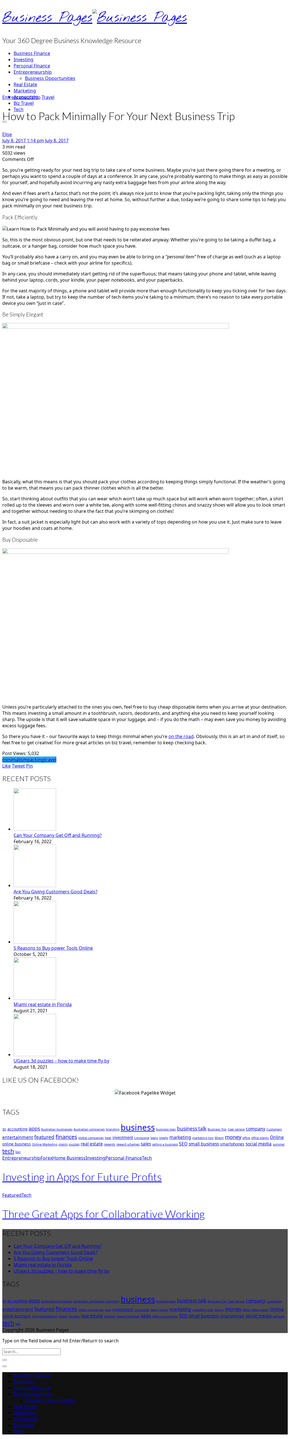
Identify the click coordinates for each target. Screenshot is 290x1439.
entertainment (17, 1137)
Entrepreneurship (33, 72)
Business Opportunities (50, 78)
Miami (219, 1138)
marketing (180, 1137)
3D (4, 1129)
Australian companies (89, 1129)
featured (44, 1137)
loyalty (163, 1138)
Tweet (18, 766)
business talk (191, 1128)
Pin (29, 766)
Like (6, 766)
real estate (92, 1144)
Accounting (26, 1419)
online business (16, 1144)
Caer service (236, 1129)
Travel (48, 97)
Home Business (69, 1158)
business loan (166, 1129)
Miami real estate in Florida (43, 1004)
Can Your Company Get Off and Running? (58, 835)
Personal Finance (32, 66)
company (255, 1129)
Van (18, 1152)
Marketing (25, 91)
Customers (274, 1129)
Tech (147, 1158)
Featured (12, 1195)
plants (63, 1144)
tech (8, 1151)
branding (113, 1129)
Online (277, 1137)
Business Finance (32, 53)
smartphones (232, 1144)
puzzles (74, 1144)
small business (204, 1144)
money (233, 1136)
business (138, 1127)
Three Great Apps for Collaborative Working (103, 1213)
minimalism (14, 759)
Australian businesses (56, 1129)
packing (35, 759)
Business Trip (217, 1129)
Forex (46, 1158)
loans (154, 1138)
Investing (23, 59)
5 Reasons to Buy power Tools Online (53, 948)
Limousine (141, 1138)
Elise (7, 134)
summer (279, 1144)
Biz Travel (24, 103)
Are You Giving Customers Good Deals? (55, 892)
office (246, 1138)
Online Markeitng (44, 1144)
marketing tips (203, 1138)
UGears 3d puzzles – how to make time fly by (61, 1061)
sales (146, 1144)
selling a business (165, 1144)
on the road (181, 736)
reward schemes (128, 1144)
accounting (17, 1129)
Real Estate (25, 84)
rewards (109, 1144)
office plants (260, 1138)
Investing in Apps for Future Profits (82, 1176)
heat (108, 1138)
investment (122, 1137)
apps (34, 1128)
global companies (91, 1138)
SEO (183, 1144)
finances (66, 1137)
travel (50, 759)
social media (259, 1144)
